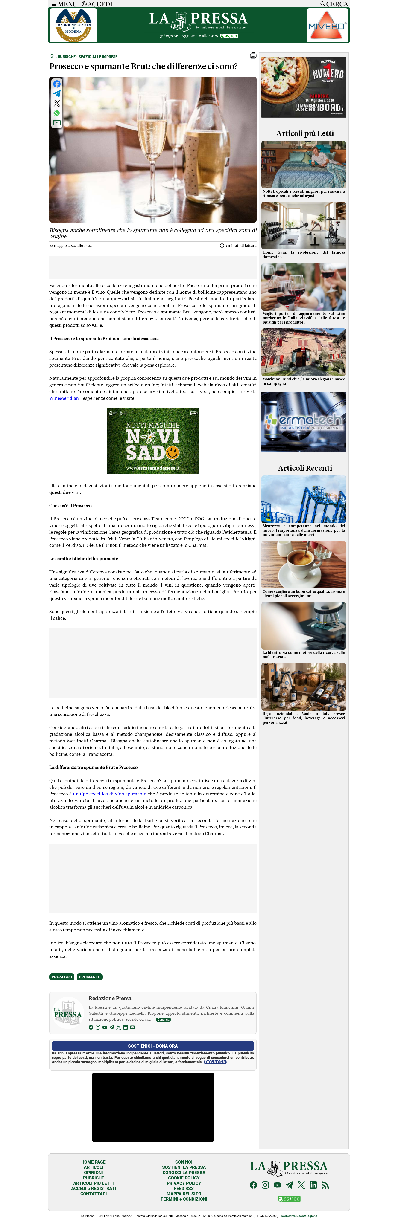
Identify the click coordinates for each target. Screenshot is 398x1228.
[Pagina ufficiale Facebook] (253, 1185)
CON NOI (184, 1162)
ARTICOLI (93, 1167)
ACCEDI (100, 3)
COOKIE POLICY (184, 1178)
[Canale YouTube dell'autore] (104, 1028)
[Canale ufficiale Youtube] (277, 1185)
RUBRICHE (93, 1178)
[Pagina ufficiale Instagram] (265, 1185)
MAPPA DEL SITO (184, 1193)
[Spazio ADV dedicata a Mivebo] (327, 41)
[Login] (84, 3)
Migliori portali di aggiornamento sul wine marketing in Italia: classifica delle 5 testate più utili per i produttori (304, 318)
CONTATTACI (93, 1193)
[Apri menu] (53, 3)
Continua (163, 1019)
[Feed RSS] (325, 1185)
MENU (67, 3)
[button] (253, 57)
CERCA (337, 3)
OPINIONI (93, 1172)
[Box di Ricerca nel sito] (321, 3)
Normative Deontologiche (299, 1216)
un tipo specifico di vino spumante (109, 793)
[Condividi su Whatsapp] (57, 113)
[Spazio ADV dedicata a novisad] (153, 472)
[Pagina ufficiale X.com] (301, 1185)
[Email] (132, 1028)
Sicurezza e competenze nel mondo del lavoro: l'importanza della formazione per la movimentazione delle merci (304, 530)
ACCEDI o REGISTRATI (93, 1188)
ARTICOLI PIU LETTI (93, 1183)
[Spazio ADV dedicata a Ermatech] (303, 453)
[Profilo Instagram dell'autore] (98, 1028)
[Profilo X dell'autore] (118, 1028)
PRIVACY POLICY (184, 1183)
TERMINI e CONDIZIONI (184, 1199)
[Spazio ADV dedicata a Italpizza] (303, 118)
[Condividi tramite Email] (57, 122)
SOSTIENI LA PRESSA (184, 1167)
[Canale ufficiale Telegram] (289, 1185)
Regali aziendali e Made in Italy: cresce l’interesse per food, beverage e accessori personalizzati (304, 718)
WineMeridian (64, 398)
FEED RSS (184, 1188)
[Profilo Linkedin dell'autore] (125, 1028)
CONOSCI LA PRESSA (184, 1172)
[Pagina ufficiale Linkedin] (313, 1185)
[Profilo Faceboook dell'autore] (91, 1028)
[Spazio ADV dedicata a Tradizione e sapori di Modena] (73, 41)
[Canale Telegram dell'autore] (111, 1028)
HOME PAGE (93, 1162)
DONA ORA (215, 1062)
